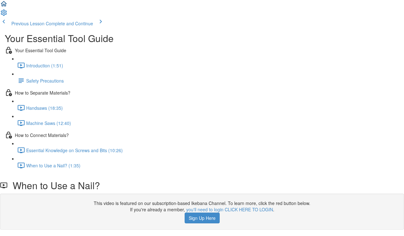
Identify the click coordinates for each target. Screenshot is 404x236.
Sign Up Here (202, 218)
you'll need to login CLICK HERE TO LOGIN (229, 209)
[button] (4, 6)
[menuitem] (4, 14)
